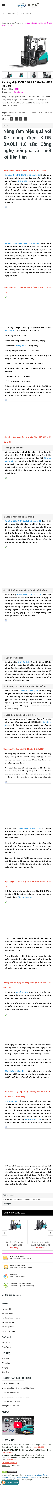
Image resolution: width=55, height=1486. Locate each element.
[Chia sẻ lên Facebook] (11, 119)
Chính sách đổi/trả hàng (11, 1401)
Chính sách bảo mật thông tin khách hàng (18, 1388)
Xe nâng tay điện (8, 1322)
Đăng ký (5, 1368)
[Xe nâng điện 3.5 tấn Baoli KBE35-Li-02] (15, 1224)
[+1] (25, 119)
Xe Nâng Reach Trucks (11, 1318)
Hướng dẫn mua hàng (10, 1383)
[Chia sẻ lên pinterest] (20, 119)
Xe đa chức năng (8, 1331)
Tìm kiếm (5, 1359)
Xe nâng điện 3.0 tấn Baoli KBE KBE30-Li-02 (40, 1243)
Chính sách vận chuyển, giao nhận (15, 1397)
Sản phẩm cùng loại (14, 1213)
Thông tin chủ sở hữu (10, 1406)
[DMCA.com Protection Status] (9, 1472)
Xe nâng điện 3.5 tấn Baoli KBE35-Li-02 (14, 1243)
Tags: (5, 113)
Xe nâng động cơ (8, 1313)
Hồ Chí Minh (7, 1343)
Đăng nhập (6, 1363)
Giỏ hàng (5, 1372)
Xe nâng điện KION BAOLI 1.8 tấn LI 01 (24, 113)
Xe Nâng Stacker (8, 1327)
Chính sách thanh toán (10, 1392)
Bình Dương (7, 1347)
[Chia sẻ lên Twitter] (16, 119)
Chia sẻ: (5, 119)
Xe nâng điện (7, 1309)
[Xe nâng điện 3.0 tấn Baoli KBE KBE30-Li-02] (40, 1224)
